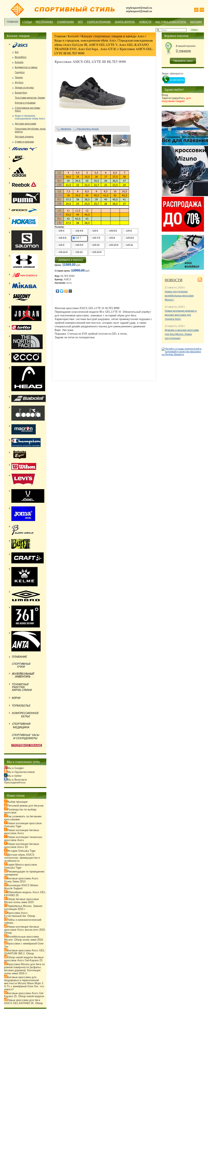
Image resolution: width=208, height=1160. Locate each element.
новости (173, 279)
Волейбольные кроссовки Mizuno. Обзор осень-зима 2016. (24, 938)
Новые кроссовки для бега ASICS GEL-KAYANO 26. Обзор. (23, 1002)
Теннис (19, 77)
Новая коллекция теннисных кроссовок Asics (23, 839)
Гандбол (20, 72)
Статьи (27, 21)
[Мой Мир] (70, 291)
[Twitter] (62, 291)
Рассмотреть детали (88, 129)
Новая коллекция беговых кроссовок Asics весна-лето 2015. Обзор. (25, 929)
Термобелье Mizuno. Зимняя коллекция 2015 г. (23, 907)
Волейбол (20, 57)
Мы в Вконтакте (17, 779)
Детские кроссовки (25, 123)
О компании (65, 21)
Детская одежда (24, 136)
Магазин (196, 21)
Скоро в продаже (99, 21)
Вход (165, 95)
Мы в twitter (14, 775)
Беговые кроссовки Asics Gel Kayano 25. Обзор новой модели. (24, 995)
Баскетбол (21, 92)
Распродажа (44, 21)
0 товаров (183, 51)
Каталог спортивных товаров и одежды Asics (112, 36)
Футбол (19, 82)
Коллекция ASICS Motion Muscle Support (21, 887)
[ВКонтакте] (57, 291)
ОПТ (80, 21)
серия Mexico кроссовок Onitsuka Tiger (20, 866)
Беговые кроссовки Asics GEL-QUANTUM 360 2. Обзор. (24, 952)
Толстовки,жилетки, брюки (30, 97)
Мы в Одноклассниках (21, 771)
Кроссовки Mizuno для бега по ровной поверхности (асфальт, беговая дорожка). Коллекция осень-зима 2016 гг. (24, 969)
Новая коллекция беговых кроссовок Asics (21, 832)
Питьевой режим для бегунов (25, 805)
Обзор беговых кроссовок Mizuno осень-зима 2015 (21, 901)
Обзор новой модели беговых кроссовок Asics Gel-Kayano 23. (24, 959)
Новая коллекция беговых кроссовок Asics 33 (21, 845)
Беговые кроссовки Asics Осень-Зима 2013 (21, 880)
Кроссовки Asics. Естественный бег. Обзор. (20, 914)
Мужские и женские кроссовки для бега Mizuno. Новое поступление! (182, 334)
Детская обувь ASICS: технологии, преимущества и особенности (22, 857)
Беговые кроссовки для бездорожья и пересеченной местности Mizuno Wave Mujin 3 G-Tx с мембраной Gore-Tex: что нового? (24, 983)
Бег (17, 52)
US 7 (78, 237)
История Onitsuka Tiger (21, 850)
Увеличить (66, 129)
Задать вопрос (125, 21)
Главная (12, 21)
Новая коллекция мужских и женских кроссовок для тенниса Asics (181, 314)
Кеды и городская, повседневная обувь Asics (85, 40)
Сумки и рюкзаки (24, 141)
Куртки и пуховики (25, 102)
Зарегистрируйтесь (176, 100)
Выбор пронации (17, 801)
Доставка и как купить (170, 21)
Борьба (19, 62)
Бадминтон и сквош (26, 67)
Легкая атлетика (24, 87)
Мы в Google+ (15, 768)
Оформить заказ (183, 60)
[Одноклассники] (66, 291)
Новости (145, 21)
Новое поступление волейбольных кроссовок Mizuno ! (179, 295)
